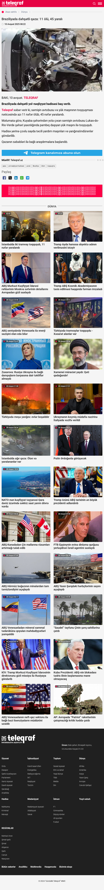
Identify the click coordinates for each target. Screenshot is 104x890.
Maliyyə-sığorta (33, 774)
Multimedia (35, 867)
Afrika (81, 766)
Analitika (5, 793)
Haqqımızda (50, 867)
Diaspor (5, 770)
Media (55, 781)
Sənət (29, 814)
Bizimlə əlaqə (65, 867)
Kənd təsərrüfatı (34, 766)
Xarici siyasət (7, 781)
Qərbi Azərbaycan (9, 774)
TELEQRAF (31, 97)
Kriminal (5, 810)
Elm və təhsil (58, 770)
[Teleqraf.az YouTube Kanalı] (52, 190)
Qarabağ (5, 789)
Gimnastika (58, 810)
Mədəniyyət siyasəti (35, 807)
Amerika (82, 770)
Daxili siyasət (7, 785)
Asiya (81, 774)
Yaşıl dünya (58, 774)
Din (54, 785)
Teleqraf (7, 110)
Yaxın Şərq (83, 778)
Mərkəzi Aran (7, 836)
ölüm (43, 166)
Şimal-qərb (6, 840)
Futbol (56, 822)
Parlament (6, 778)
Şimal (4, 843)
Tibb (55, 778)
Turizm (30, 785)
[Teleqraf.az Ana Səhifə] (13, 3)
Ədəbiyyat (31, 810)
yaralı (28, 166)
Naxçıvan (5, 859)
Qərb (4, 851)
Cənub (4, 855)
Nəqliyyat (31, 781)
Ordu (4, 766)
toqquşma (51, 166)
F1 (54, 807)
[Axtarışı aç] (94, 3)
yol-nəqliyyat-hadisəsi (16, 166)
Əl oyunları (57, 818)
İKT (28, 778)
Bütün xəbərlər (9, 867)
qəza (4, 166)
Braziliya (36, 166)
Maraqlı (5, 814)
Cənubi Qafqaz (85, 785)
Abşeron (5, 847)
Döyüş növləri (59, 814)
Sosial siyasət (59, 766)
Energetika (31, 770)
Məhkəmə (6, 807)
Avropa (82, 781)
